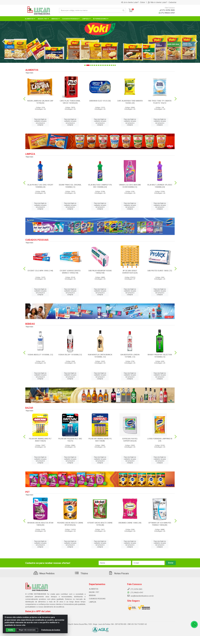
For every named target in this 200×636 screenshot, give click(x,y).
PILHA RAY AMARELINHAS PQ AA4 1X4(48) (100, 440)
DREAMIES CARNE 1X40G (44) (130, 523)
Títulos (84, 573)
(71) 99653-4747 (168, 13)
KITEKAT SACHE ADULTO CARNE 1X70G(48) (100, 524)
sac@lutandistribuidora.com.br (142, 596)
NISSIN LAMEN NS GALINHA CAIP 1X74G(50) (40, 102)
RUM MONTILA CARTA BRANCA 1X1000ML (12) (100, 356)
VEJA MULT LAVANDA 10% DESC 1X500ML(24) (159, 186)
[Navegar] (4, 41)
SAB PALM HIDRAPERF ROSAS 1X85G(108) (100, 272)
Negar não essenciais (27, 630)
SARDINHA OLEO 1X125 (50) (100, 101)
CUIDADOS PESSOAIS (97, 599)
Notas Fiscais (121, 573)
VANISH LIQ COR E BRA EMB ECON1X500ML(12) (130, 186)
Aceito (10, 630)
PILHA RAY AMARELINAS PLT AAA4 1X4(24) (40, 440)
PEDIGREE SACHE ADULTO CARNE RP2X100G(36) (70, 524)
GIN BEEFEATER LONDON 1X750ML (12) (129, 356)
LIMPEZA (92, 602)
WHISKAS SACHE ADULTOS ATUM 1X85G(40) (40, 524)
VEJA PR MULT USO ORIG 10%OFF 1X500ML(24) (40, 186)
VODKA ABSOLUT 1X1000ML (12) (40, 355)
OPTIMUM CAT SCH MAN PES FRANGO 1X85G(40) (159, 524)
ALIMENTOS (93, 589)
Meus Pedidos (47, 573)
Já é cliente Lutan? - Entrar (134, 2)
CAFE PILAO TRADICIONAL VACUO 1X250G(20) (70, 102)
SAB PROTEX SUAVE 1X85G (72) (159, 271)
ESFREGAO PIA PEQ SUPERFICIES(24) (129, 440)
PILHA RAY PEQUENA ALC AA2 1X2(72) (70, 440)
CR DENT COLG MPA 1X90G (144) (40, 271)
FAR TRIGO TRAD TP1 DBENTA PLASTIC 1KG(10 (159, 102)
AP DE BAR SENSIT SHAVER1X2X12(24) (130, 272)
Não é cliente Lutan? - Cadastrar (163, 2)
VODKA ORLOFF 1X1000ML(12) (70, 355)
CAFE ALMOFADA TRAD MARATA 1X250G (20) (130, 102)
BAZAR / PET (94, 592)
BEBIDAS (92, 595)
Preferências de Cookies (50, 630)
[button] (85, 65)
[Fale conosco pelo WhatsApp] (194, 624)
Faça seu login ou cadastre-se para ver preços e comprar (40, 122)
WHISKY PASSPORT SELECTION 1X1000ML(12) (160, 356)
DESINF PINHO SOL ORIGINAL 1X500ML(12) (70, 186)
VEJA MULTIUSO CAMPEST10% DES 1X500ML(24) (100, 186)
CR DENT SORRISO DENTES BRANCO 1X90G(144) (70, 272)
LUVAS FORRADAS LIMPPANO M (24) (159, 440)
